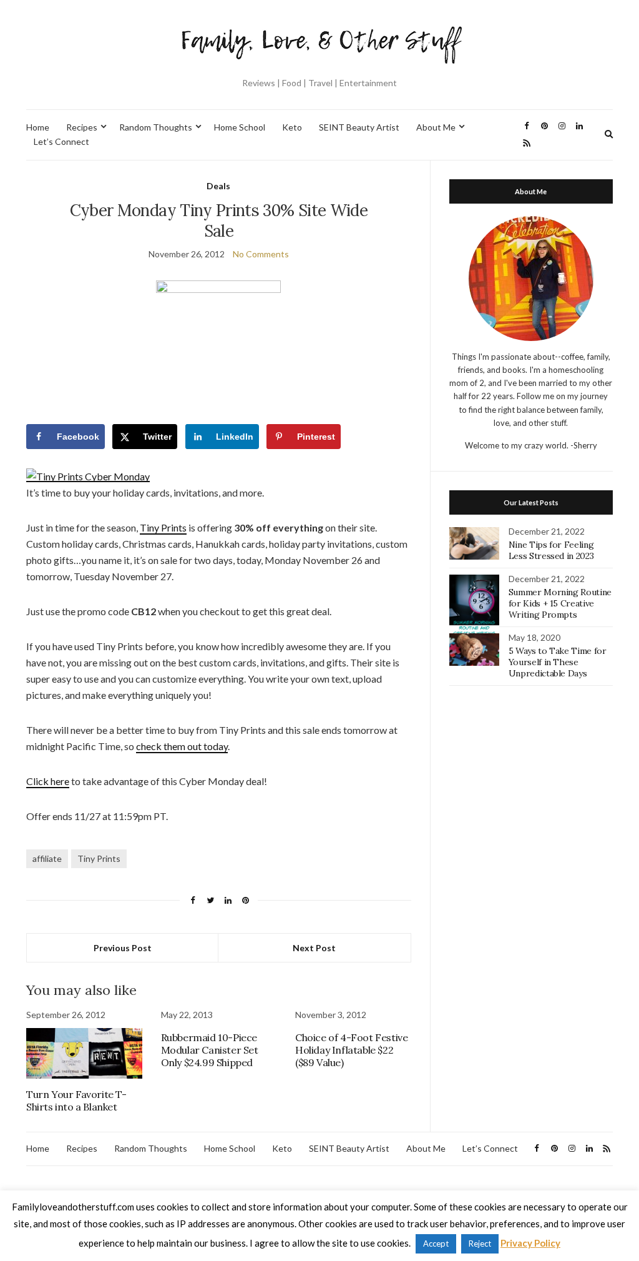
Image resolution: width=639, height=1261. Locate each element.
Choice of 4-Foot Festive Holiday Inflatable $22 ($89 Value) (351, 1050)
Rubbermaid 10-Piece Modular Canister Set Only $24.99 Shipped (209, 1050)
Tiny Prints (163, 527)
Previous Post (123, 947)
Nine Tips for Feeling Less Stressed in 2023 (551, 550)
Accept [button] (436, 1244)
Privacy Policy (530, 1243)
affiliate (47, 858)
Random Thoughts (155, 127)
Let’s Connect (61, 141)
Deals (218, 185)
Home (37, 127)
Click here (47, 781)
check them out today (182, 746)
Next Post (314, 947)
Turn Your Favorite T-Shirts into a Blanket (76, 1100)
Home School (239, 127)
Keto (292, 127)
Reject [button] (480, 1244)
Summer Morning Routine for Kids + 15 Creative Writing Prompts (560, 603)
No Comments (261, 254)
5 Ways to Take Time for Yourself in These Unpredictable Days (558, 662)
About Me (436, 127)
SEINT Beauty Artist (359, 127)
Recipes (81, 127)
